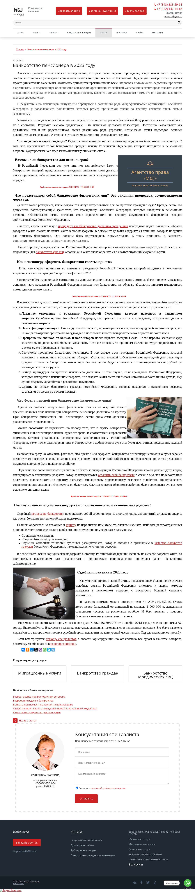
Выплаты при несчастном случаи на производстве (43, 704)
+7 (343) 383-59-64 (169, 5)
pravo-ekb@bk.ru (173, 16)
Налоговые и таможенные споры (148, 859)
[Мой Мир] (32, 650)
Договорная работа (82, 845)
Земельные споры (139, 849)
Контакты (157, 32)
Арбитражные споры (83, 850)
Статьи (103, 32)
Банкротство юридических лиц (155, 675)
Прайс (139, 32)
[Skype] (49, 650)
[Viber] (40, 650)
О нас (21, 32)
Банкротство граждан (97, 673)
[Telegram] (53, 650)
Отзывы (54, 32)
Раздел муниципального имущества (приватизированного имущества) (55, 708)
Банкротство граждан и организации (93, 855)
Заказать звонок (69, 10)
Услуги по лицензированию (145, 854)
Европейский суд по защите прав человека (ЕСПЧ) (154, 832)
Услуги (36, 32)
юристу (71, 525)
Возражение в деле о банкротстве (33, 700)
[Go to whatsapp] (187, 883)
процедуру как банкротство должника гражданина (93, 226)
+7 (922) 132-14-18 (169, 9)
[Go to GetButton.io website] (188, 889)
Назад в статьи (27, 720)
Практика (121, 32)
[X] (36, 650)
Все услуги (136, 864)
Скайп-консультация (102, 10)
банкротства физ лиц (50, 252)
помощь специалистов (61, 639)
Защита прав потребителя (86, 840)
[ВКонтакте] (23, 650)
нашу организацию (63, 644)
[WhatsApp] (44, 650)
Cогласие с (102, 788)
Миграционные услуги (39, 673)
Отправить (86, 798)
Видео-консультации (79, 32)
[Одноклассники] (27, 650)
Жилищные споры (139, 839)
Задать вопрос (134, 10)
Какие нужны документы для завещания (37, 712)
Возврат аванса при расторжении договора (39, 696)
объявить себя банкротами (116, 475)
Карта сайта (18, 883)
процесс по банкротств (46, 513)
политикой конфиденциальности (108, 788)
